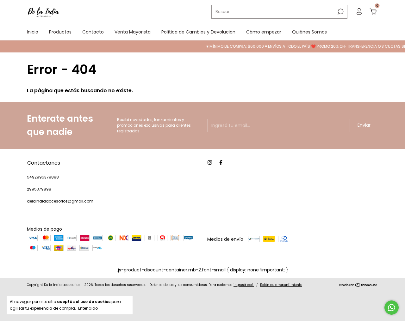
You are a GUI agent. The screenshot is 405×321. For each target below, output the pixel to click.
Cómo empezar (263, 32)
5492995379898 (43, 177)
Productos (60, 32)
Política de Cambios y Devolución (198, 32)
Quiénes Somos (309, 32)
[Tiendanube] (358, 285)
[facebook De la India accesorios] (220, 162)
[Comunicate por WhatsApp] (391, 307)
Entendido (88, 308)
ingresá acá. (244, 284)
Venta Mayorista (133, 32)
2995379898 (39, 189)
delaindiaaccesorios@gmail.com (60, 201)
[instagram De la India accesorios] (209, 162)
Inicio (32, 32)
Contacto (93, 32)
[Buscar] (340, 11)
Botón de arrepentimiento (281, 284)
